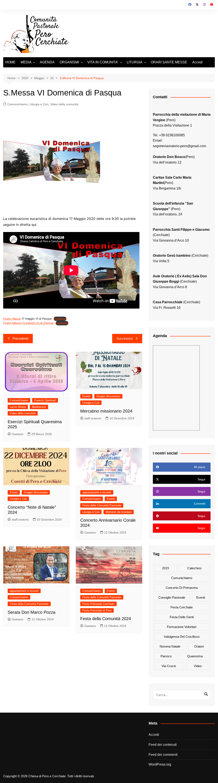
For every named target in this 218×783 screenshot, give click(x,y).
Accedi (197, 62)
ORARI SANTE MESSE (169, 62)
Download (60, 318)
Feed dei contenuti (163, 744)
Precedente (21, 338)
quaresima (195, 656)
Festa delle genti (182, 617)
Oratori (199, 646)
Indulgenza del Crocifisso (181, 636)
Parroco (166, 656)
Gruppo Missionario (108, 396)
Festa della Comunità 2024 (105, 618)
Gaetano (17, 434)
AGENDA (47, 62)
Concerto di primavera (182, 587)
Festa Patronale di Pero (97, 610)
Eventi (86, 396)
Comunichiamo (17, 104)
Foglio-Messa (12, 318)
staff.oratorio (92, 418)
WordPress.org (160, 764)
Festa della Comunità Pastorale (101, 505)
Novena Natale (170, 646)
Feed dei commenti (163, 754)
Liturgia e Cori (38, 104)
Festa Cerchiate (182, 607)
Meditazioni (39, 407)
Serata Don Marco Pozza (31, 612)
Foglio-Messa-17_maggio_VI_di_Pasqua (28, 323)
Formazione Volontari (181, 627)
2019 (165, 568)
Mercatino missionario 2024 (106, 411)
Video (198, 666)
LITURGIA (134, 62)
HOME (10, 62)
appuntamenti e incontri (96, 492)
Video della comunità (64, 104)
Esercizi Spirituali (45, 400)
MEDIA (26, 62)
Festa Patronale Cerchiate (98, 603)
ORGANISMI (69, 62)
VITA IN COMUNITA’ (102, 62)
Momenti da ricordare (119, 512)
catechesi (194, 568)
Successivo (124, 338)
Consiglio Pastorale (171, 597)
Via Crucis (169, 666)
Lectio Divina (18, 407)
